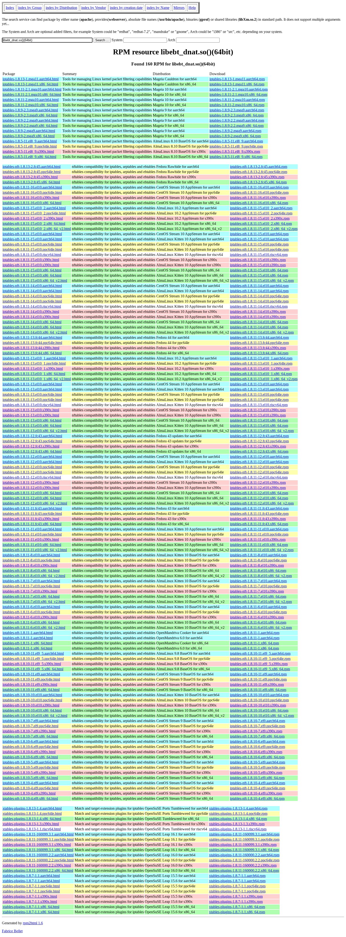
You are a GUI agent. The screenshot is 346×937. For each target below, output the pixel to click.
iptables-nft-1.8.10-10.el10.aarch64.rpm (259, 695)
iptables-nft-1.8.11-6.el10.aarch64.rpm (258, 607)
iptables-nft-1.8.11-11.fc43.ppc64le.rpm (259, 514)
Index (10, 8)
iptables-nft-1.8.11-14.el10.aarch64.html (32, 286)
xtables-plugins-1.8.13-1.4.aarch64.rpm (238, 808)
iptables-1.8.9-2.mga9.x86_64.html (29, 136)
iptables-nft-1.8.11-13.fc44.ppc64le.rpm (259, 343)
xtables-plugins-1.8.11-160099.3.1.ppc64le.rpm (244, 839)
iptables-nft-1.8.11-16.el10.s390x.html (31, 198)
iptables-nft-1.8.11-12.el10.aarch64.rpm (259, 457)
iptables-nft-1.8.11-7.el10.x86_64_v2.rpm (261, 602)
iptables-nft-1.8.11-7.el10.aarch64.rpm (258, 581)
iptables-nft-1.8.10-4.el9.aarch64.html (30, 783)
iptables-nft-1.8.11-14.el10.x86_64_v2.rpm (262, 332)
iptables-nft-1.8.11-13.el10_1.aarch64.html (34, 358)
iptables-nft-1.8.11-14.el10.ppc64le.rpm (259, 296)
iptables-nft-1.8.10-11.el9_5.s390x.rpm (259, 664)
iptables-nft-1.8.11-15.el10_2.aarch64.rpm (261, 208)
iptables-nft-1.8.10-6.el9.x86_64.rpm (257, 757)
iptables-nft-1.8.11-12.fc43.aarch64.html (32, 436)
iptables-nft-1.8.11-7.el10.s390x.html (30, 591)
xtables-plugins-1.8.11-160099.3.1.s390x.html (37, 845)
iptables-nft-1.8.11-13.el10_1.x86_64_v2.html (37, 379)
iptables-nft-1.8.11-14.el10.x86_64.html (32, 322)
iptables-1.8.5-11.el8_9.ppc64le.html (30, 146)
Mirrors (179, 8)
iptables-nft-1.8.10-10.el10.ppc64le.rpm (259, 700)
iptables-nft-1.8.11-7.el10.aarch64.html (31, 581)
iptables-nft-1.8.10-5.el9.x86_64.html (30, 778)
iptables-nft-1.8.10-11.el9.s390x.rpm (257, 685)
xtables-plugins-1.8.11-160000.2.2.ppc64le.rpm (244, 860)
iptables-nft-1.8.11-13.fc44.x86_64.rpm (259, 353)
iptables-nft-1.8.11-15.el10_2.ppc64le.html (34, 213)
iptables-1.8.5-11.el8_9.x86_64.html (29, 157)
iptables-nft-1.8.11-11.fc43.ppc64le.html (32, 514)
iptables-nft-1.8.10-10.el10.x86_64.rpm (259, 710)
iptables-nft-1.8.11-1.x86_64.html (27, 643)
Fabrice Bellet (12, 931)
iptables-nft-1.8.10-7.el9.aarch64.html (30, 721)
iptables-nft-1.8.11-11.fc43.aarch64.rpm (259, 508)
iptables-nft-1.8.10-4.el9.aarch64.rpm (257, 783)
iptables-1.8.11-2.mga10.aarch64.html (31, 100)
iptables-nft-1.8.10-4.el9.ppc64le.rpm (257, 788)
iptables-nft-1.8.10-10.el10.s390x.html (31, 705)
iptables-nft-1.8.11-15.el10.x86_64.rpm (259, 270)
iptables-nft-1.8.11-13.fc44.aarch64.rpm (259, 337)
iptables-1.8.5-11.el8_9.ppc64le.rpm (236, 146)
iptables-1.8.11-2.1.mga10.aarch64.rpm (238, 89)
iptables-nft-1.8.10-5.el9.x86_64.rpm (257, 778)
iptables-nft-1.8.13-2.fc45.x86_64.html (31, 182)
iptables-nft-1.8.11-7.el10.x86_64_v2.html (34, 602)
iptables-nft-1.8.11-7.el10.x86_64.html (31, 596)
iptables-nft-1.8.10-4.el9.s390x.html (29, 793)
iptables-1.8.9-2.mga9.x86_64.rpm (235, 136)
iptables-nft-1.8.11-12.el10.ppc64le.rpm (259, 467)
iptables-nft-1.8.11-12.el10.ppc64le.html (32, 467)
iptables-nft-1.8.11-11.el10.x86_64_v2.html (35, 550)
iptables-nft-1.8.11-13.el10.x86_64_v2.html (35, 431)
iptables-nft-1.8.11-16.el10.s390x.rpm (258, 198)
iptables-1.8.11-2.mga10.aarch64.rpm (237, 100)
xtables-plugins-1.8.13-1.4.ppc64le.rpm (238, 814)
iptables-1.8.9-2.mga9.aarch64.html (29, 131)
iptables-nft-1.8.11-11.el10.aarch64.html (32, 529)
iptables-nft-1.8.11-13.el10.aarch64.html (32, 384)
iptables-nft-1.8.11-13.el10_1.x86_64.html (34, 374)
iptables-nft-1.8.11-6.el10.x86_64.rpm (258, 622)
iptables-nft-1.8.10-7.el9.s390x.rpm (256, 731)
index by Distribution (61, 8)
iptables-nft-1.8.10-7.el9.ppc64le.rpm (257, 726)
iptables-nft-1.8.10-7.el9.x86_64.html (30, 736)
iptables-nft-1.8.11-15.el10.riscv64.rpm (259, 255)
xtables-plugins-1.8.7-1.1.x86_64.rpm (237, 907)
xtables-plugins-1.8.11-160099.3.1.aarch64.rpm (244, 834)
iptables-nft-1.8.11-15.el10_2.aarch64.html (34, 208)
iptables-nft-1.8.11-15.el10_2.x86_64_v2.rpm (264, 229)
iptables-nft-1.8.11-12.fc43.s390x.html (31, 446)
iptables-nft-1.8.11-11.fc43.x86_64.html (32, 524)
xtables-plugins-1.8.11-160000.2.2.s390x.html (37, 865)
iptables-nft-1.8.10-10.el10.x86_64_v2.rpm (262, 716)
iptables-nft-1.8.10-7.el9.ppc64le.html (30, 726)
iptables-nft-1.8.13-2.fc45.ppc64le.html (31, 172)
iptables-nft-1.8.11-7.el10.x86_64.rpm (258, 596)
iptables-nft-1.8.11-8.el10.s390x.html (30, 565)
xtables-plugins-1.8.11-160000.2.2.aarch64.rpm (244, 855)
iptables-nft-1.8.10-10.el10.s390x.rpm (258, 705)
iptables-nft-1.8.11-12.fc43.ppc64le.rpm (259, 441)
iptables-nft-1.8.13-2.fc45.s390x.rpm (257, 177)
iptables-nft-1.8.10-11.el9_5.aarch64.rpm (260, 653)
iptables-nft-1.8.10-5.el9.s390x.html (29, 773)
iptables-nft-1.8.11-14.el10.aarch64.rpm (259, 286)
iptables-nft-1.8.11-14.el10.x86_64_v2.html (35, 332)
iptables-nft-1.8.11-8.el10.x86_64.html (31, 571)
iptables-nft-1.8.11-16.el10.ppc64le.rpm (259, 192)
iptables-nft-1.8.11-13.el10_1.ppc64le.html (34, 363)
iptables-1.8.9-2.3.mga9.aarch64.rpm (236, 110)
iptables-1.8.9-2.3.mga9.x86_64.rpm (236, 115)
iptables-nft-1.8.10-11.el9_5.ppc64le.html (33, 659)
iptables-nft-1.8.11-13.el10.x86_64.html (32, 420)
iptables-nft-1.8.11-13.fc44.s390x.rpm (258, 348)
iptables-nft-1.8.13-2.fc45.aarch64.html (31, 167)
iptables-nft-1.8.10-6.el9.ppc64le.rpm (257, 747)
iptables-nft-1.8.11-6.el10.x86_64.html (31, 622)
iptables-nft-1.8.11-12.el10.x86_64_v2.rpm (262, 503)
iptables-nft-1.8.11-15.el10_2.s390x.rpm (260, 218)
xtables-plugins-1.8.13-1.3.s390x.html (31, 824)
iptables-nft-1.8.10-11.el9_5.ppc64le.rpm (260, 659)
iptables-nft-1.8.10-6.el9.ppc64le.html (30, 747)
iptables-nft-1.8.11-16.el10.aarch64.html (32, 187)
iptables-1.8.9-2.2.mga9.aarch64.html (30, 120)
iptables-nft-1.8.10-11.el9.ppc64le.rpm (258, 679)
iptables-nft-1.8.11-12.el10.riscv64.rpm (259, 477)
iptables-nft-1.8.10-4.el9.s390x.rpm (256, 793)
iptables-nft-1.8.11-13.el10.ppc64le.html (32, 394)
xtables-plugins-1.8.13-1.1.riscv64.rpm (237, 829)
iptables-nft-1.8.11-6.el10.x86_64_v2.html (34, 628)
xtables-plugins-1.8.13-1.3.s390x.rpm (237, 824)
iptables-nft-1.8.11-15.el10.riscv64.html (32, 255)
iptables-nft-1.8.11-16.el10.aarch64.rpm (259, 187)
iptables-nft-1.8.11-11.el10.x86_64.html (32, 545)
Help (192, 8)
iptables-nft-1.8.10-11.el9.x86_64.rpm (258, 690)
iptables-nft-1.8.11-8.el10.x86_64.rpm (258, 571)
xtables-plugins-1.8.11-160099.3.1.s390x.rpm (243, 845)
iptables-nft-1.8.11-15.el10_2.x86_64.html (34, 224)
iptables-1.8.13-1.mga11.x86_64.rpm (236, 84)
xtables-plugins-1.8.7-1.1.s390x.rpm (236, 896)
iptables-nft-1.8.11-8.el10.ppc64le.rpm (258, 560)
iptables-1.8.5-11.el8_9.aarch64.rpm (236, 141)
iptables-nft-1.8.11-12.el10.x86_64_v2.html (35, 503)
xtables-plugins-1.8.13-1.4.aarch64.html (32, 808)
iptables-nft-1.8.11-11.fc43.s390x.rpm (258, 519)
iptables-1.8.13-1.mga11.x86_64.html (30, 84)
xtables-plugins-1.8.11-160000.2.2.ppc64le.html (38, 860)
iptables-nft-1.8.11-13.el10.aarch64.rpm (259, 384)
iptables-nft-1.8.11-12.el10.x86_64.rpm (259, 493)
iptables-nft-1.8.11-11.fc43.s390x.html (31, 519)
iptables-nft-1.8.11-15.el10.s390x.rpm (258, 260)
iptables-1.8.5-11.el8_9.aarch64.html (30, 141)
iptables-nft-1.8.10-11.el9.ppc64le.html (31, 679)
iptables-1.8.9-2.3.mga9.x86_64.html (30, 115)
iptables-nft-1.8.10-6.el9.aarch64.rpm (257, 741)
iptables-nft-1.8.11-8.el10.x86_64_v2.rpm (261, 576)
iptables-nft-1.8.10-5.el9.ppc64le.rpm (257, 767)
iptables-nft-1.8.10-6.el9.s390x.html (29, 752)
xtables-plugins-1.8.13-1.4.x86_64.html (32, 819)
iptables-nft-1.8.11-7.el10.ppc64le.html (31, 586)
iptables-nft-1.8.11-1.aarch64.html (28, 633)
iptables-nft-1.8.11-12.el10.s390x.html (31, 483)
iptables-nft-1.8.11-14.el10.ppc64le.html (32, 296)
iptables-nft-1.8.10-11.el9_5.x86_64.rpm (260, 669)
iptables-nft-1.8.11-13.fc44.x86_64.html (32, 353)
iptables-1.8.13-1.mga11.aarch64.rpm (237, 79)
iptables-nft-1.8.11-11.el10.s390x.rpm (258, 539)
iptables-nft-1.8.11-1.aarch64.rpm (254, 633)
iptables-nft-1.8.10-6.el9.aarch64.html (30, 741)
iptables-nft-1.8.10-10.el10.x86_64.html (32, 710)
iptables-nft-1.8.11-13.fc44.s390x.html (31, 348)
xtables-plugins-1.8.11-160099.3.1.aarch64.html (38, 834)
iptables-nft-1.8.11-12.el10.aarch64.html (32, 457)
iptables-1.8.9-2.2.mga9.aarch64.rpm (236, 120)
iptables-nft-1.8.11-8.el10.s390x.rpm (257, 565)
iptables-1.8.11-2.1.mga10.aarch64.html (32, 89)
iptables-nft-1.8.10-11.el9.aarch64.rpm (258, 674)
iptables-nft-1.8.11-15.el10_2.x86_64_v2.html (37, 229)
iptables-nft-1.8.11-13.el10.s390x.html (31, 410)
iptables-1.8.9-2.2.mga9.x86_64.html (30, 126)
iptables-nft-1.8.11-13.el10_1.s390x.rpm (260, 369)
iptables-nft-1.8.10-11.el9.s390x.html (30, 685)
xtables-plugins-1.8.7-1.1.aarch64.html (31, 876)
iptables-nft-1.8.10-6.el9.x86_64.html (30, 757)
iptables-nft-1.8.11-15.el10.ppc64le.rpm (259, 244)
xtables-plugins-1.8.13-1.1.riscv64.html (32, 829)
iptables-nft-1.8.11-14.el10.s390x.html (31, 312)
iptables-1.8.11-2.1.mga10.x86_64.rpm (238, 95)
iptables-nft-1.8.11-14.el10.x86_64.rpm (259, 322)
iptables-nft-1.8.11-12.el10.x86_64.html (32, 493)
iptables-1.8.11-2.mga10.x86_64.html (30, 105)
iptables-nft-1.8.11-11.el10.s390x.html (31, 539)
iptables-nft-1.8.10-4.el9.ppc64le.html (30, 788)
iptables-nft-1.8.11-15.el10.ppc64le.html (32, 244)
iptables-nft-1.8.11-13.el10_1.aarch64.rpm (261, 358)
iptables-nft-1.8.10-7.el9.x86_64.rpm (257, 736)
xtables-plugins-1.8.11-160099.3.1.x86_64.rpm (244, 850)
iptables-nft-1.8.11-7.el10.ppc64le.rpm (258, 586)
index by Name (158, 8)
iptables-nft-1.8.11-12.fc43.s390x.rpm (258, 446)
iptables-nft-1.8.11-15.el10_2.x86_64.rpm (261, 224)
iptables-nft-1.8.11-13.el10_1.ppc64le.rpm (261, 363)
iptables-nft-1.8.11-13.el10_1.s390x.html (33, 369)
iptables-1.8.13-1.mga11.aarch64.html (31, 79)
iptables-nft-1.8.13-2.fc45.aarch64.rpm (258, 167)
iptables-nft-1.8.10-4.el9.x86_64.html (30, 798)
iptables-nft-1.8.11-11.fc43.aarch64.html (32, 508)
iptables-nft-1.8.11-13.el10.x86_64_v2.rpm (262, 431)
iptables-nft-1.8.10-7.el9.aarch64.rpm (257, 721)
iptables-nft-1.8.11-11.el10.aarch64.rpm (259, 529)
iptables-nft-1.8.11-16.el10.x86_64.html (32, 203)
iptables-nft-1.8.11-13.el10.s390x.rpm (258, 410)
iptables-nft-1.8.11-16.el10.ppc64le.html (32, 192)
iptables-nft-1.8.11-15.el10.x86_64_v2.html (35, 281)
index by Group (30, 8)
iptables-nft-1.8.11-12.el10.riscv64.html (32, 477)
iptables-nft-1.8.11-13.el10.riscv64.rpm (259, 405)
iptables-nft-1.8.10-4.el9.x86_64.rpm (257, 798)
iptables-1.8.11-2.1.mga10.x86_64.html (32, 95)
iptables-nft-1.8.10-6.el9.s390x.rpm (256, 752)
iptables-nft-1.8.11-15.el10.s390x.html (31, 260)
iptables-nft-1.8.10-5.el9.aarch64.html (30, 762)
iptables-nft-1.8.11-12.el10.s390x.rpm (258, 483)
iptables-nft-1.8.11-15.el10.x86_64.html (32, 270)
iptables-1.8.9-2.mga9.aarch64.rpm (235, 131)
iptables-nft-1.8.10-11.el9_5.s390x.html (32, 664)
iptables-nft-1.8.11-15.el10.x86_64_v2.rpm (262, 281)
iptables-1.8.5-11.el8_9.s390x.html (28, 151)
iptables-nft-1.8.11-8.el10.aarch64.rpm (258, 555)
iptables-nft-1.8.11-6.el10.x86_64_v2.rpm (261, 628)
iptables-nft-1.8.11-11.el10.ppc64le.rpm (259, 534)
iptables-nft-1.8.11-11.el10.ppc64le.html (32, 534)
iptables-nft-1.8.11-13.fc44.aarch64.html (32, 337)
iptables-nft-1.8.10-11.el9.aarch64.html (31, 674)
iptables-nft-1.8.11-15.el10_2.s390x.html (33, 218)
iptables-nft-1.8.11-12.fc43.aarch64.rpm (259, 436)
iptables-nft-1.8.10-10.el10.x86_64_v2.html (35, 716)
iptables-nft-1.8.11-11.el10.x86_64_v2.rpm (262, 550)
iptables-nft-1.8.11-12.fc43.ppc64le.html (32, 441)
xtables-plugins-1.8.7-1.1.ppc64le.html (31, 886)
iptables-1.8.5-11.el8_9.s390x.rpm (234, 151)
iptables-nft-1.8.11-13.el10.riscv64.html (32, 405)
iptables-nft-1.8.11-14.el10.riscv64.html (32, 306)
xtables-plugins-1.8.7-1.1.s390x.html (30, 896)
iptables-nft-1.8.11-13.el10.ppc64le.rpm (259, 394)
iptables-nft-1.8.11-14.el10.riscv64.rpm (259, 306)
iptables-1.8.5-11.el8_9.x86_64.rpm (235, 157)
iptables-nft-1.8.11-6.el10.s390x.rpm (257, 617)
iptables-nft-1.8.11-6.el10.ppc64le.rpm (258, 612)
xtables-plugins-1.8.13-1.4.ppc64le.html (32, 814)
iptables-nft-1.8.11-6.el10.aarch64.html (31, 607)
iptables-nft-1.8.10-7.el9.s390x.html (29, 731)
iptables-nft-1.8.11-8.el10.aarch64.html (31, 555)
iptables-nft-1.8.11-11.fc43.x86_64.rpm (259, 524)
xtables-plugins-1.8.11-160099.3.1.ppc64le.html (38, 839)
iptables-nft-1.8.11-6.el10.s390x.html (30, 617)
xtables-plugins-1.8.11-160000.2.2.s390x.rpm (243, 865)
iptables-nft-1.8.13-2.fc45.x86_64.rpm (258, 182)
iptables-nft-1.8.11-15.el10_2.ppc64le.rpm (261, 213)
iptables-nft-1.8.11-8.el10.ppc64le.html (31, 560)
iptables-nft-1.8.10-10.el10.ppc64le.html (32, 700)
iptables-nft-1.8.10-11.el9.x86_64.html (31, 690)
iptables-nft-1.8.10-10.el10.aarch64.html (32, 695)
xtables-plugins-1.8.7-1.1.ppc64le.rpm (237, 886)
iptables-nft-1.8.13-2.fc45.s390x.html (30, 177)
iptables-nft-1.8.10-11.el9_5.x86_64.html (33, 669)
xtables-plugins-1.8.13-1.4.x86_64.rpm (238, 819)
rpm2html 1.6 (33, 923)
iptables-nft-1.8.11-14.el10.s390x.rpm (258, 312)
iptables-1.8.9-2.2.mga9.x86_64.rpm (236, 126)
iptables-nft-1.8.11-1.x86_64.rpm (254, 643)
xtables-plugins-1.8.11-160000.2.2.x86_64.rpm (244, 870)
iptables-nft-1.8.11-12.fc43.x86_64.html (32, 451)
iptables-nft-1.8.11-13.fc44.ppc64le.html (32, 343)
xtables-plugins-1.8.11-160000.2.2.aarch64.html (38, 855)
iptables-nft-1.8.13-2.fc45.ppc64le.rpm (258, 172)
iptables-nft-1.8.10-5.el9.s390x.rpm (256, 773)
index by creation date (126, 8)
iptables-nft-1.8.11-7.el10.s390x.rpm (257, 591)
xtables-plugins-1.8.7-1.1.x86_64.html (31, 907)
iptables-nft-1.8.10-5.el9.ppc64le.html (30, 767)
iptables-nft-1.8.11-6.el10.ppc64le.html (31, 612)
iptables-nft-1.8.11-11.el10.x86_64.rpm (259, 545)
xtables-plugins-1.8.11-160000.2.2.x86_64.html (38, 870)
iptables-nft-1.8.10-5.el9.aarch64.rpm (257, 762)
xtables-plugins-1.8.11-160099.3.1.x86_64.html (38, 850)
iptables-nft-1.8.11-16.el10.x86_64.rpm (259, 203)
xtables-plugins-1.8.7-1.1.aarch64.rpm (237, 876)
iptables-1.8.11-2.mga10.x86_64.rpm (236, 105)
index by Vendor (93, 8)
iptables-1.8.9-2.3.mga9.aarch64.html (30, 110)
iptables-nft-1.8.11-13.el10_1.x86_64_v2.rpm (264, 379)
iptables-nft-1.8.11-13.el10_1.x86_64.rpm (261, 374)
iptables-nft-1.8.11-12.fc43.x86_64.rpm (259, 451)
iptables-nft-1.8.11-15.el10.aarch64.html (32, 234)
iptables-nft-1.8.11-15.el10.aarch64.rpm (259, 234)
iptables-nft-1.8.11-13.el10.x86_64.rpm (259, 420)
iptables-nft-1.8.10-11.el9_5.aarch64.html (33, 653)
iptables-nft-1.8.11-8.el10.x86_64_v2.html (34, 576)
